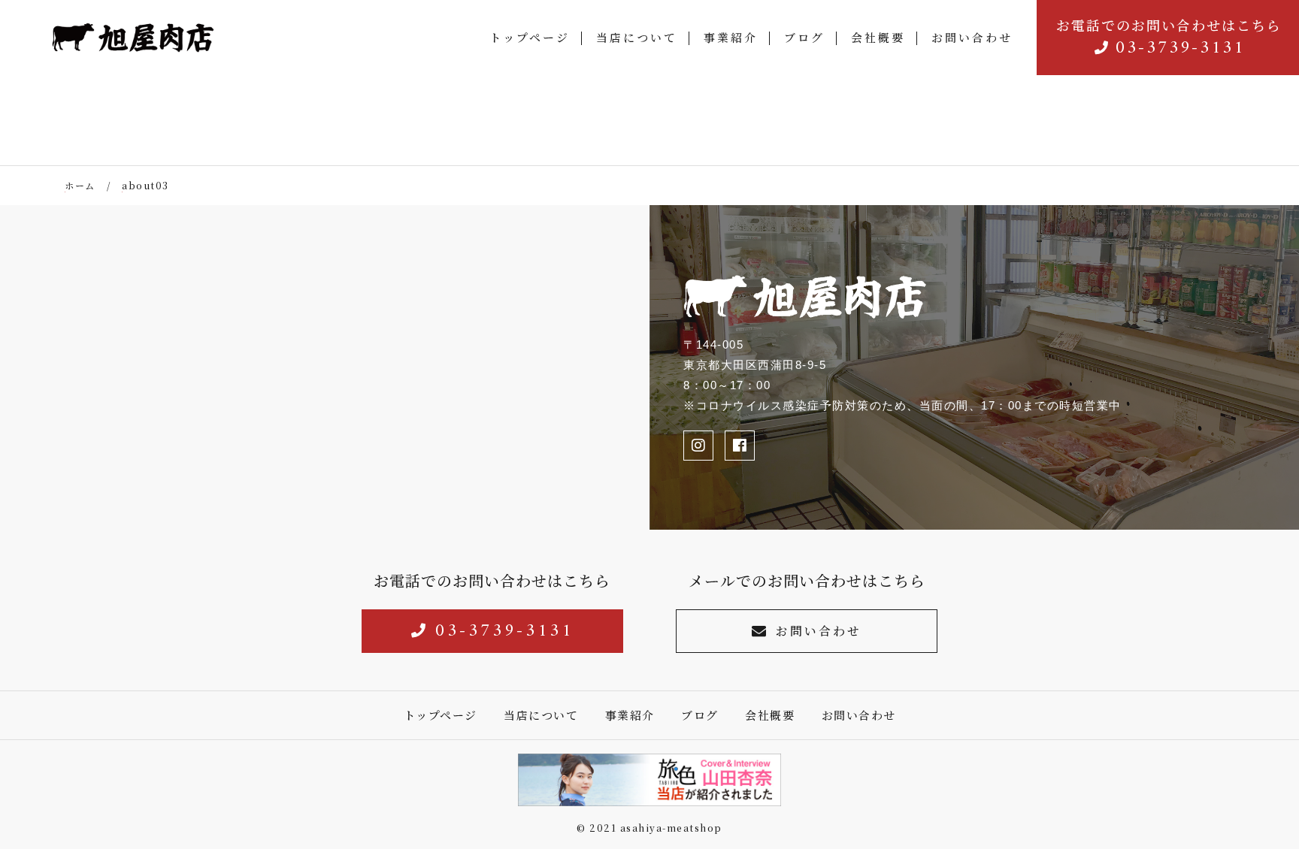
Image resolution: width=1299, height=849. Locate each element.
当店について (636, 37)
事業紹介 (731, 37)
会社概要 (878, 37)
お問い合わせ (972, 37)
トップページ (529, 37)
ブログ (804, 37)
